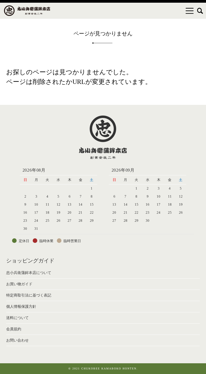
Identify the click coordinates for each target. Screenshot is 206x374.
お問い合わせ (17, 340)
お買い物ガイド (19, 284)
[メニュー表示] (189, 11)
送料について (17, 318)
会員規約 (13, 329)
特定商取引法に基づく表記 (28, 295)
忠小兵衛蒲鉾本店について (28, 273)
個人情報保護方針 (21, 307)
